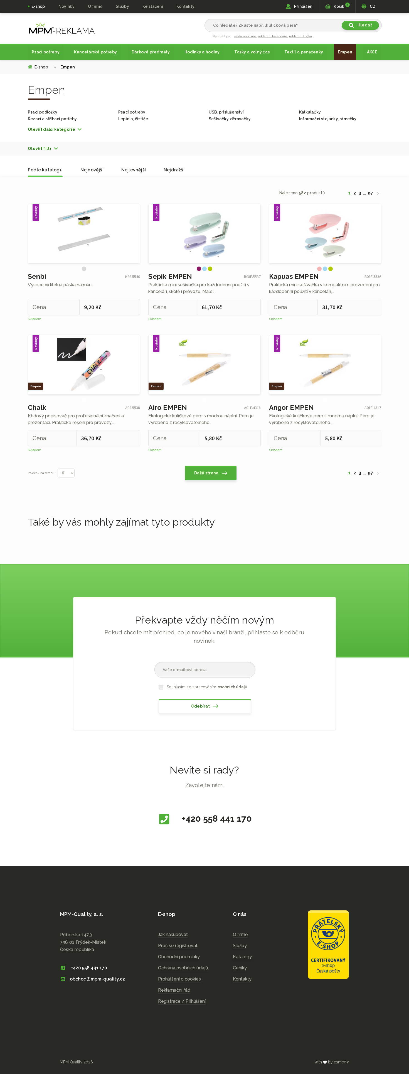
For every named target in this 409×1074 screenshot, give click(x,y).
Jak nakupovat (173, 934)
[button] (55, 129)
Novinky (66, 6)
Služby (240, 945)
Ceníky (240, 967)
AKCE (372, 52)
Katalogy (242, 956)
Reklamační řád (174, 990)
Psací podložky (42, 112)
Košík (340, 6)
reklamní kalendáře (272, 36)
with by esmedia (332, 1062)
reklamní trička (300, 36)
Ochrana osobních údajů (183, 967)
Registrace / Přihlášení (182, 1001)
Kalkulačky (310, 112)
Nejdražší (174, 170)
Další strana (207, 473)
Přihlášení (303, 6)
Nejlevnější (133, 170)
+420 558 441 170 (216, 818)
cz (62, 28)
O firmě (95, 6)
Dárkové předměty (151, 52)
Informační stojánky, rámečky (328, 119)
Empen (345, 52)
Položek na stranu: (41, 473)
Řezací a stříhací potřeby (52, 119)
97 (370, 193)
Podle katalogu (45, 170)
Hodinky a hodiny (202, 52)
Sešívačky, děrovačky (230, 119)
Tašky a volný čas (252, 52)
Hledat (364, 25)
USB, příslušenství (226, 112)
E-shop (38, 6)
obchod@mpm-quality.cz (97, 979)
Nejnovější (92, 170)
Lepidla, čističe (133, 119)
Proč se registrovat (178, 945)
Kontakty (185, 6)
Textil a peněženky (303, 52)
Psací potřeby (46, 52)
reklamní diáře (245, 36)
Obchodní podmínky (179, 956)
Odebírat (201, 706)
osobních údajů (233, 687)
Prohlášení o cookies (179, 979)
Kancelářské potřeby (95, 52)
